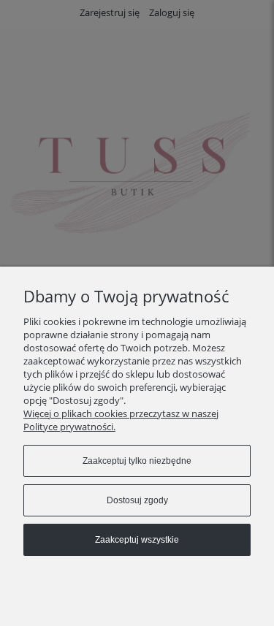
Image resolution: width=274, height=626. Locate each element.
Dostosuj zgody (137, 500)
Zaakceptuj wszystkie (137, 540)
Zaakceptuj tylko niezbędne (137, 461)
